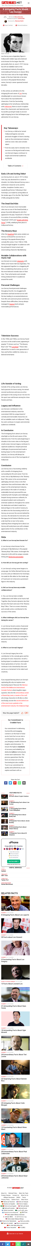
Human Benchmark (7, 884)
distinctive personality (16, 557)
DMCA (18, 1197)
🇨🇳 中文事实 (21, 1227)
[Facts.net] (12, 2)
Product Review (6, 1195)
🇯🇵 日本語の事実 (8, 1217)
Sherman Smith (19, 21)
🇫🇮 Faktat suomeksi (7, 1210)
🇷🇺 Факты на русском (21, 1223)
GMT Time (4, 875)
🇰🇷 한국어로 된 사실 (21, 1217)
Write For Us (24, 1195)
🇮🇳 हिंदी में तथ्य (23, 1212)
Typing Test (5, 880)
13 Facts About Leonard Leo (12, 984)
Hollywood (7, 106)
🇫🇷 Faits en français (22, 1202)
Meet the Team (23, 1193)
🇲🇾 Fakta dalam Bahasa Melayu (15, 1219)
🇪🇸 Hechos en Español (8, 1204)
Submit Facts (15, 1199)
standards (21, 747)
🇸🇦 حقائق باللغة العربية (21, 1210)
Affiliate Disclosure (9, 1197)
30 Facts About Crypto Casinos (19, 796)
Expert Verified (9, 25)
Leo (20, 93)
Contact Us (15, 1195)
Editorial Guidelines (22, 25)
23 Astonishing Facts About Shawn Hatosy (17, 828)
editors (14, 752)
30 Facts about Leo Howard (11, 937)
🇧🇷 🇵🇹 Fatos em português (8, 1206)
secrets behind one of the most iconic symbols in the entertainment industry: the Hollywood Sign (15, 703)
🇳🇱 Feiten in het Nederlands (8, 1221)
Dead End (11, 234)
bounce (12, 304)
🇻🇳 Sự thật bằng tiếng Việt (14, 1225)
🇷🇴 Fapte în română (7, 1223)
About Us (4, 1193)
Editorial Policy (12, 1193)
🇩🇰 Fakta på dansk (23, 1206)
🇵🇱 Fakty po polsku (23, 1221)
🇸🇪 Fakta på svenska (8, 1208)
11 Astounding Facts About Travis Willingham (17, 809)
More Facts (24, 1199)
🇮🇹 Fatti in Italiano (22, 1204)
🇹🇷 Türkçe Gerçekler (10, 1227)
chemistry (20, 261)
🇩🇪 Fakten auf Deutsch (8, 1202)
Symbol (3, 871)
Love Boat (15, 347)
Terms (24, 1197)
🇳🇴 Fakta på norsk (21, 1208)
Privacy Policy (5, 1199)
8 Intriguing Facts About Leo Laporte (15, 915)
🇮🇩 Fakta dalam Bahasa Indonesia (14, 1214)
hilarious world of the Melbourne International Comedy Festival (14, 687)
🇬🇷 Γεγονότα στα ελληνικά (10, 1212)
